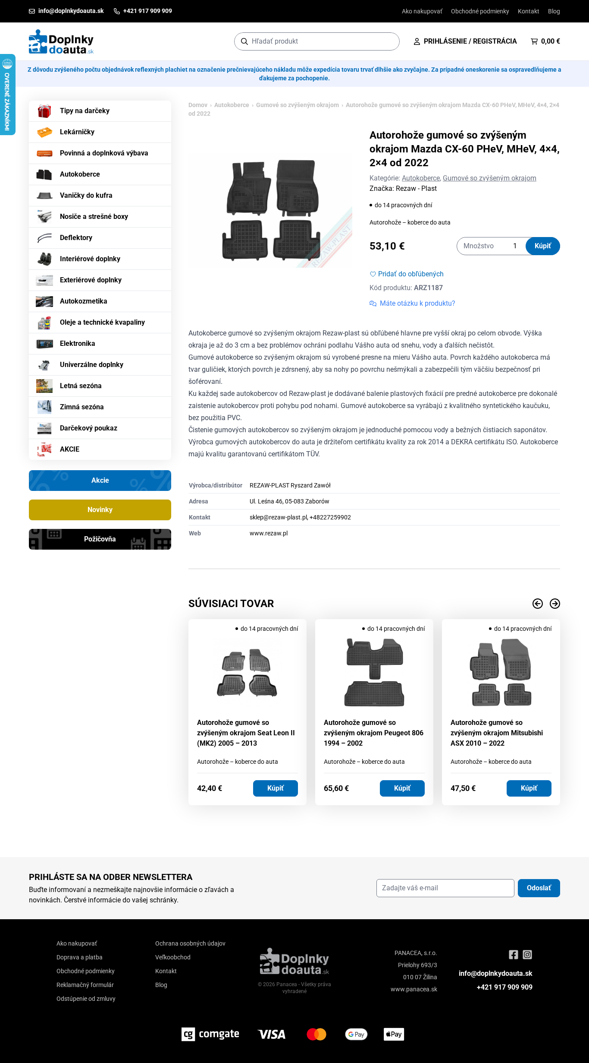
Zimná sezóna (82, 407)
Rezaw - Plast (416, 188)
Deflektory (76, 238)
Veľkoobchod (173, 957)
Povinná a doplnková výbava (104, 153)
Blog (554, 11)
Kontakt (528, 11)
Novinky (100, 510)
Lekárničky (77, 132)
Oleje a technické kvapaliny (102, 322)
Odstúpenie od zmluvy (86, 998)
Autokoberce (80, 174)
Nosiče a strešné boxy (94, 216)
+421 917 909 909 (505, 987)
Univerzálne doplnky (91, 365)
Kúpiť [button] (275, 788)
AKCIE (69, 449)
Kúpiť (543, 246)
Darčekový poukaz (88, 428)
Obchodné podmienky (480, 11)
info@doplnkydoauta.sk (496, 973)
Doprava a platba (79, 957)
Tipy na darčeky (85, 111)
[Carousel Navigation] (374, 603)
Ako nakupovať (422, 11)
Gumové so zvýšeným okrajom (297, 104)
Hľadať (388, 41)
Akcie (100, 480)
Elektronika (77, 343)
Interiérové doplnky (90, 259)
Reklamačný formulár (85, 984)
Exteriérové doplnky (91, 280)
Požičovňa (100, 539)
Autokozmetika (83, 301)
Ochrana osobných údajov (190, 943)
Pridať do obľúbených (411, 274)
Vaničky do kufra (86, 195)
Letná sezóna (81, 386)
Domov (197, 104)
